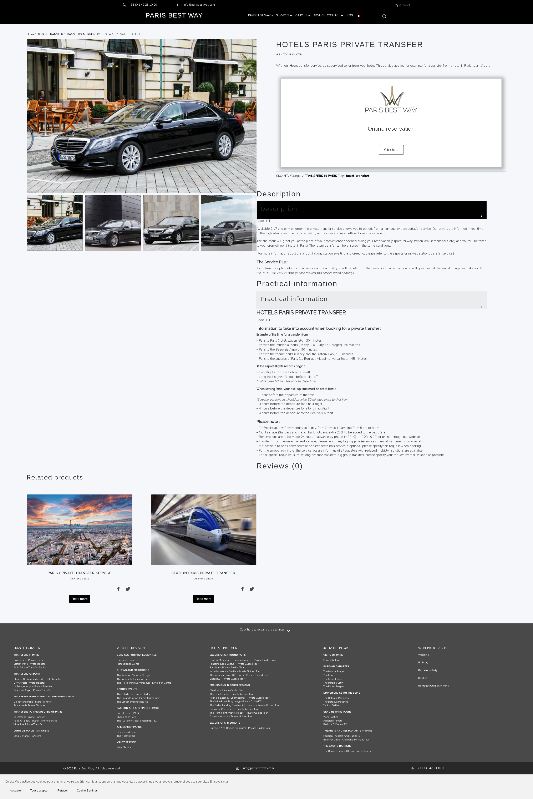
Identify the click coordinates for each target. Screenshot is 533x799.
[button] (391, 150)
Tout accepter (39, 791)
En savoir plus (219, 782)
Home (30, 34)
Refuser (62, 791)
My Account (402, 5)
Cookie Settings (87, 791)
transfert (363, 176)
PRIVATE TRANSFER (49, 34)
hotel (350, 176)
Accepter (16, 791)
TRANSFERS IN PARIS (79, 34)
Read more (80, 599)
